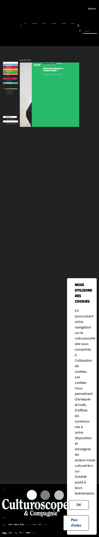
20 (57, 32)
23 (62, 32)
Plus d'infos (76, 523)
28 (72, 32)
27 (70, 32)
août (25, 23)
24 (64, 32)
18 (53, 32)
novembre (53, 23)
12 (41, 32)
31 (78, 32)
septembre (34, 23)
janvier (72, 23)
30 (76, 32)
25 (66, 32)
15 (47, 32)
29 (74, 32)
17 (51, 32)
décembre (63, 23)
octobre (44, 23)
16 (49, 32)
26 (68, 32)
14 (45, 32)
